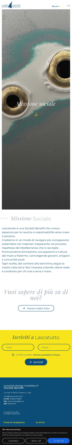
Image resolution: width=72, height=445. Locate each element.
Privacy (57, 355)
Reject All (36, 440)
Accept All (58, 440)
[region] (36, 436)
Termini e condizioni (42, 355)
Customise (13, 440)
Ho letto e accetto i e (38, 355)
